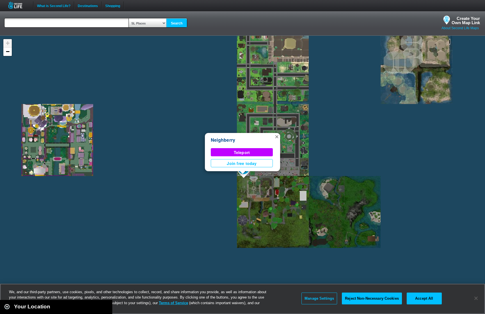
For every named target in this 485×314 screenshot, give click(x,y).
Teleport (242, 152)
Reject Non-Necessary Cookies (372, 298)
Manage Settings (319, 298)
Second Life (18, 5)
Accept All (424, 298)
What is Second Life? (53, 5)
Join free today (242, 163)
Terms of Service (173, 303)
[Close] (476, 298)
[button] (276, 136)
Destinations (88, 5)
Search (176, 23)
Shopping (112, 5)
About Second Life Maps (460, 28)
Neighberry (223, 140)
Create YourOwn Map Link (466, 20)
